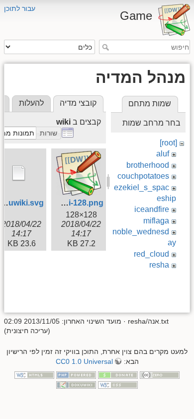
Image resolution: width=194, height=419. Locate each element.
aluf (162, 153)
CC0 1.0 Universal (84, 361)
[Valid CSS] (118, 384)
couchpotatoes (143, 176)
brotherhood (147, 165)
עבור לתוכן (19, 8)
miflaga (156, 220)
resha (159, 265)
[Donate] (118, 375)
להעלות (31, 103)
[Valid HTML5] (34, 375)
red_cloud (151, 254)
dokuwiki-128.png (70, 203)
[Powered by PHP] (76, 375)
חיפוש (104, 47)
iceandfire (151, 209)
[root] (168, 143)
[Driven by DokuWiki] (76, 384)
